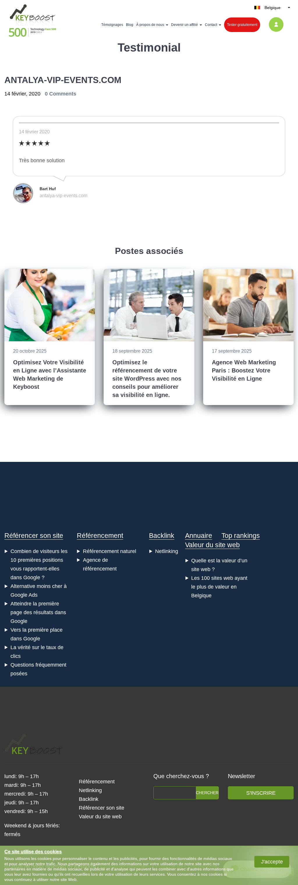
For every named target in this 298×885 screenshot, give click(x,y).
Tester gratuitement (242, 25)
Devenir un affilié (184, 25)
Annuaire (198, 535)
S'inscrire (261, 793)
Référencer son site (33, 535)
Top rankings (240, 535)
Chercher (207, 792)
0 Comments (60, 94)
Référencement (100, 535)
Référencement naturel (109, 551)
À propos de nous (150, 25)
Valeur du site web (212, 545)
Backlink (161, 535)
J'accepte (272, 862)
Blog (129, 25)
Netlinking (166, 551)
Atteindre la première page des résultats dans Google (38, 612)
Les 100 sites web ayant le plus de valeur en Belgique (219, 586)
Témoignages (112, 25)
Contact (211, 25)
